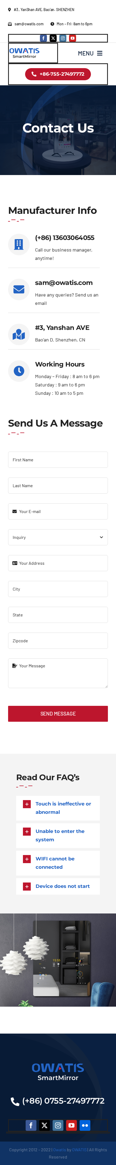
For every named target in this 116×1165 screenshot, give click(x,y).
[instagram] (62, 38)
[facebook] (43, 38)
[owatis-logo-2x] (24, 49)
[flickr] (85, 1125)
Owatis (59, 1149)
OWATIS (79, 1149)
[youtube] (72, 38)
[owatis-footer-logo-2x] (58, 1063)
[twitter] (53, 38)
